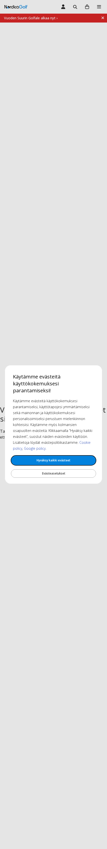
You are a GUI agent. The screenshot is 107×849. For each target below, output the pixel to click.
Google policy (35, 448)
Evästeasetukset (53, 473)
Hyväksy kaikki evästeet (53, 460)
